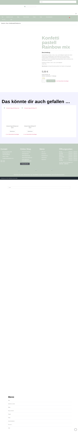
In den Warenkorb (50, 80)
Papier (34, 17)
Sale (11, 19)
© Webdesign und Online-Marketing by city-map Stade (9, 178)
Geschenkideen (49, 17)
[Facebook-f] (1, 161)
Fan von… (4, 19)
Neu (2, 17)
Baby (18, 17)
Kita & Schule (26, 17)
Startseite (3, 23)
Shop (7, 23)
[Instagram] (4, 161)
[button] (62, 81)
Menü (11, 397)
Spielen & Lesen (9, 17)
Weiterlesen (12, 131)
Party (41, 17)
